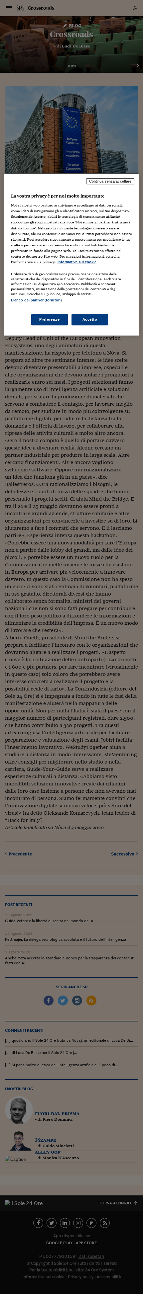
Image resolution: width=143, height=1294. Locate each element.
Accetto (89, 320)
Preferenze (49, 320)
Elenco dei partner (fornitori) (36, 300)
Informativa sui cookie (77, 262)
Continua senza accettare (110, 181)
